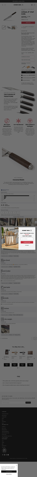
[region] (9, 470)
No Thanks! (27, 245)
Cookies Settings (9, 474)
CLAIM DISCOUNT (26, 242)
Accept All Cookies (9, 471)
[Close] (17, 465)
